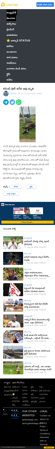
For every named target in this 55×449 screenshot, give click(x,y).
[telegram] (6, 102)
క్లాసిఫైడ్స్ (34, 401)
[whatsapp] (19, 102)
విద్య (41, 387)
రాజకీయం (26, 405)
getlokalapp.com (30, 419)
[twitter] (12, 102)
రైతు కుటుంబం (44, 390)
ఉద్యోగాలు (16, 387)
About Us (44, 419)
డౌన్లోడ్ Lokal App (49, 447)
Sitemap (44, 444)
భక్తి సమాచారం (35, 396)
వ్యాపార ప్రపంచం (42, 399)
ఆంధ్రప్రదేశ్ (11, 12)
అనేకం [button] (10, 79)
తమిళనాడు (8, 395)
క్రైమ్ (32, 387)
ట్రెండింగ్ (15, 390)
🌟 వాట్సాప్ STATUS (16, 397)
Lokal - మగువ (25, 388)
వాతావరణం (43, 394)
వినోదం (25, 394)
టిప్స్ (13, 405)
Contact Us (45, 415)
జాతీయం (34, 390)
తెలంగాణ (11, 18)
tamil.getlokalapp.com (32, 423)
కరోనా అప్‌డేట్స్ (25, 399)
